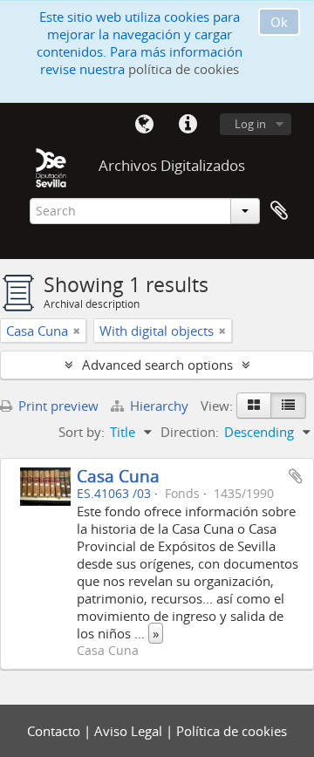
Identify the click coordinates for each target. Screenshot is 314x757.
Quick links (187, 125)
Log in (250, 124)
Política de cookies (231, 731)
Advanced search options (157, 364)
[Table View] (288, 405)
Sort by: (81, 431)
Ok (279, 22)
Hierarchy (159, 405)
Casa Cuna (118, 476)
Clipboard (279, 211)
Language (144, 125)
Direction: (189, 431)
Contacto (55, 731)
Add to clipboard (295, 476)
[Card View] (253, 405)
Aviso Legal (130, 731)
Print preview (57, 405)
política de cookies (183, 69)
